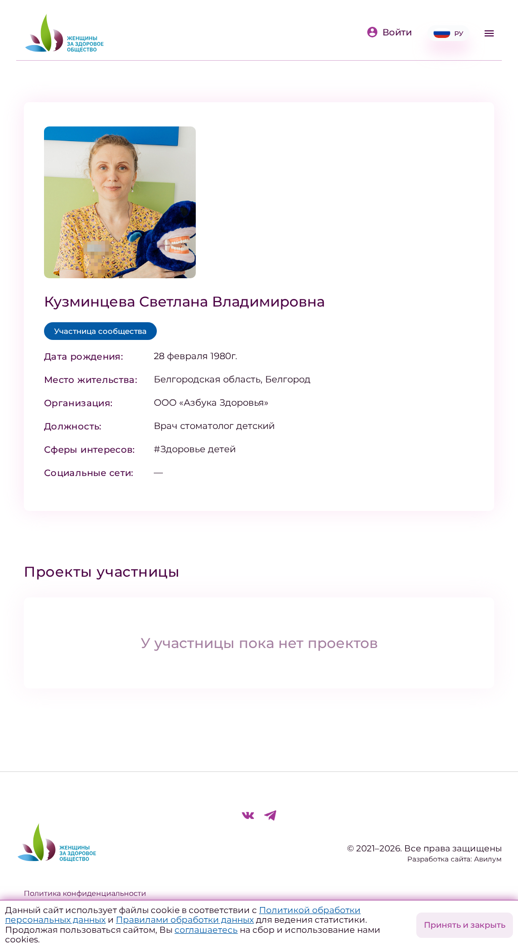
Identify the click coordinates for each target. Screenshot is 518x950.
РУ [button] (458, 33)
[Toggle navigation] (489, 33)
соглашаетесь (206, 930)
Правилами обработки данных (185, 920)
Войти (397, 32)
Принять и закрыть (464, 925)
